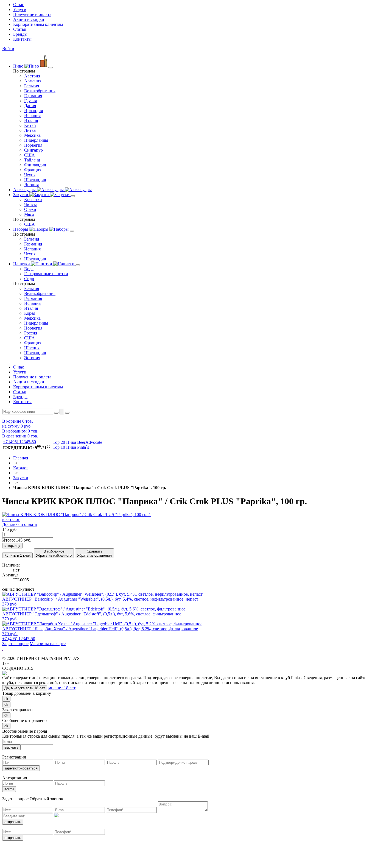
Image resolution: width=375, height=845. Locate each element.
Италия (31, 120)
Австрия (32, 76)
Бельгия (31, 85)
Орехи (30, 209)
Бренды (20, 34)
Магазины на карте (48, 643)
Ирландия (33, 110)
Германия (33, 95)
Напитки (22, 263)
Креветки (33, 199)
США (29, 155)
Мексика (32, 135)
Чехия (29, 174)
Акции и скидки (28, 19)
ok (6, 699)
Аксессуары (25, 189)
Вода (28, 268)
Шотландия (35, 179)
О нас (18, 4)
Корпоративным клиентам (38, 24)
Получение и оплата (32, 14)
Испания (32, 115)
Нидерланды (36, 140)
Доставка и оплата (19, 524)
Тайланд (32, 160)
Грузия (30, 100)
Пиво (18, 66)
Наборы (21, 229)
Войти (8, 48)
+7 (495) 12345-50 (19, 441)
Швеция (32, 347)
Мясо (29, 214)
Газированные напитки (46, 273)
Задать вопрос (15, 643)
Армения (32, 81)
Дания (30, 105)
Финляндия (35, 165)
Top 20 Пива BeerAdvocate (77, 442)
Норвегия (33, 145)
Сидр (29, 278)
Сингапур (33, 150)
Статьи (19, 29)
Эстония (32, 357)
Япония (31, 184)
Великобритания (39, 90)
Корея (29, 313)
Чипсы (30, 204)
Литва (30, 130)
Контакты (22, 39)
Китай (30, 125)
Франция (32, 170)
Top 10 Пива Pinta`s (71, 447)
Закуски (21, 194)
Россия (30, 333)
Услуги (19, 9)
